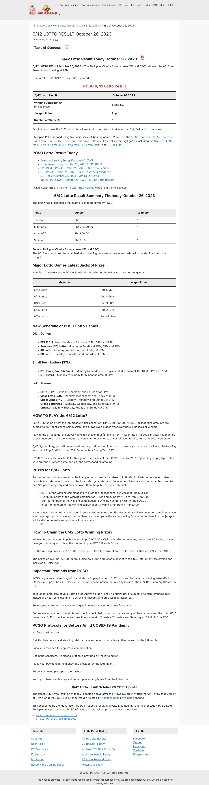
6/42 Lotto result (93, 141)
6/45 (147, 5)
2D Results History (93, 743)
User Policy (38, 743)
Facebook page (109, 697)
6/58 (170, 5)
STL (61, 14)
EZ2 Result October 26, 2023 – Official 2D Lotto (69, 175)
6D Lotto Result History (96, 759)
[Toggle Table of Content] (65, 48)
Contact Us (38, 754)
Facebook (139, 738)
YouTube (128, 697)
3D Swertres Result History (98, 749)
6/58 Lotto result (141, 137)
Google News (141, 754)
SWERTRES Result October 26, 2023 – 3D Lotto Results (74, 168)
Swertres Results (90, 5)
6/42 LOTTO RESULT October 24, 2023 (56, 715)
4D (126, 5)
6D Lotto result (91, 144)
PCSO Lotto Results (94, 738)
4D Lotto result (71, 144)
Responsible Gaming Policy (47, 764)
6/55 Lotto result (163, 137)
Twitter (137, 742)
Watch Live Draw (92, 764)
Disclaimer (37, 759)
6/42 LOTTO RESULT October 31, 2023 (56, 718)
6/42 (139, 5)
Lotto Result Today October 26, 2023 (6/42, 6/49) (71, 164)
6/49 (155, 5)
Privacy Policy (39, 749)
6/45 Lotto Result (65, 141)
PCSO (39, 524)
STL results (114, 144)
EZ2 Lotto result (51, 144)
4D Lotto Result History (96, 754)
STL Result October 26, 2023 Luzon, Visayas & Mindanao (75, 172)
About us (36, 738)
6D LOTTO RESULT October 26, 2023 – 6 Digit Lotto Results (77, 179)
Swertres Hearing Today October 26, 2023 (66, 160)
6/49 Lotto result (43, 141)
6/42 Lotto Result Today (68, 25)
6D (132, 5)
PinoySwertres (41, 25)
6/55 (162, 5)
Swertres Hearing (68, 5)
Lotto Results (109, 5)
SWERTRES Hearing (82, 187)
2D (120, 5)
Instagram (139, 746)
